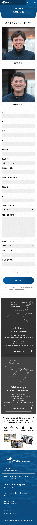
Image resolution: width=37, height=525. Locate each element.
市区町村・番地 (7, 168)
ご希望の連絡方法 (8, 205)
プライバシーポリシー (16, 272)
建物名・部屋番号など (9, 177)
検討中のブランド (8, 241)
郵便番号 (5, 149)
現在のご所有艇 (7, 260)
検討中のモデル (7, 251)
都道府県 (5, 159)
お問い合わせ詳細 (8, 215)
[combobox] (18, 163)
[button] (18, 280)
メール (5, 196)
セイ (3, 131)
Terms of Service (19, 289)
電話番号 (5, 187)
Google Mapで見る (17, 351)
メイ (3, 140)
